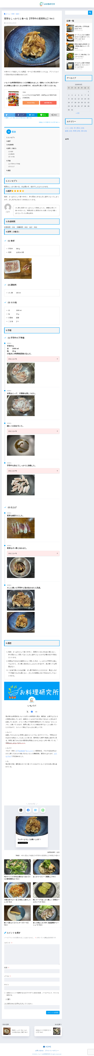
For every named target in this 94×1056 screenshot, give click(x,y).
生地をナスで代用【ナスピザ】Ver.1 (48, 122)
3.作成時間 (9, 145)
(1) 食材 (10, 151)
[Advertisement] (32, 786)
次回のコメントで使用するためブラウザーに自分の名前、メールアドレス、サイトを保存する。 (33, 994)
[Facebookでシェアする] (28, 810)
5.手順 (8, 161)
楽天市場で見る (48, 102)
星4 (84, 131)
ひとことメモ (13, 359)
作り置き (25, 855)
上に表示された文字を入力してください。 (19, 1004)
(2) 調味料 (11, 154)
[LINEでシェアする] (42, 810)
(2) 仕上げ (11, 166)
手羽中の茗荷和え (42, 855)
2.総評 (8, 141)
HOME (48, 1047)
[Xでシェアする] (20, 810)
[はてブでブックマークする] (35, 810)
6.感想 (8, 170)
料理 (51, 855)
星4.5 (58, 855)
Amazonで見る (31, 102)
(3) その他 (11, 156)
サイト (6, 984)
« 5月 (77, 113)
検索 (90, 13)
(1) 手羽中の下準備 (14, 164)
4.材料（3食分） (11, 148)
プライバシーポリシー (52, 1050)
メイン (69, 128)
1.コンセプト (10, 137)
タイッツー (29, 751)
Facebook (21, 751)
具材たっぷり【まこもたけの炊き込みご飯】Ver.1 (18, 118)
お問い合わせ (39, 1050)
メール (7, 976)
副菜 (58, 852)
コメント (8, 943)
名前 (6, 967)
